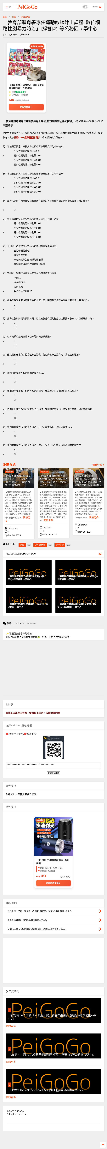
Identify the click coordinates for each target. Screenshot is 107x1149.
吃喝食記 (9, 465)
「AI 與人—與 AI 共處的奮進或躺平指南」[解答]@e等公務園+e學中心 (51, 1054)
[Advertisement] (53, 961)
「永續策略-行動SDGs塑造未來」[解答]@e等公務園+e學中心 (45, 1090)
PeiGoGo (27, 7)
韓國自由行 (9, 472)
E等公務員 (25, 17)
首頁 (5, 17)
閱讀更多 (48, 520)
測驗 (14, 17)
